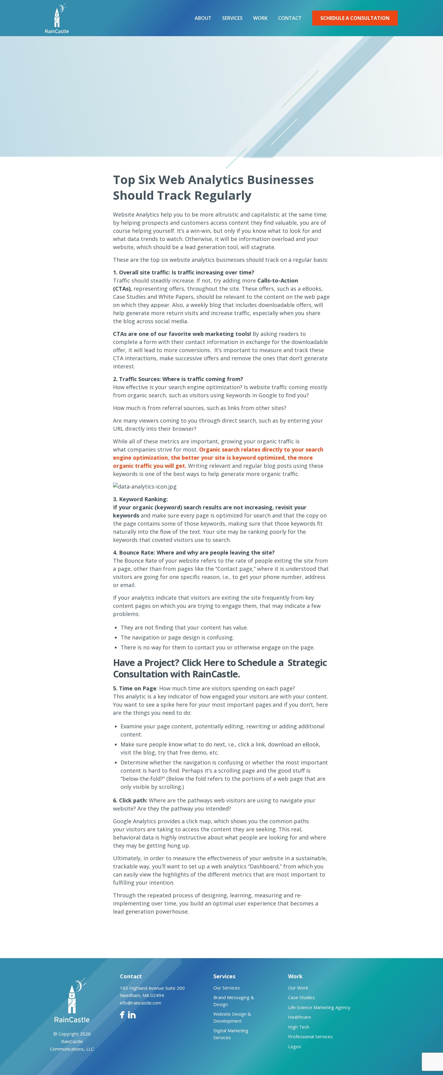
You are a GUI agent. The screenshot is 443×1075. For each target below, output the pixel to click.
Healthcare (299, 1017)
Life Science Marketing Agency (319, 1007)
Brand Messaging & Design (233, 1000)
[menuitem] (203, 18)
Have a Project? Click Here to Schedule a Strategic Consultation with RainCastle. (220, 668)
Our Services (226, 988)
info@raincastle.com (140, 1003)
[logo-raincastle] (57, 18)
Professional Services (310, 1036)
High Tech (298, 1027)
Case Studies (301, 997)
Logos (294, 1046)
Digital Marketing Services (230, 1033)
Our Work (298, 988)
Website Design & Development (232, 1017)
